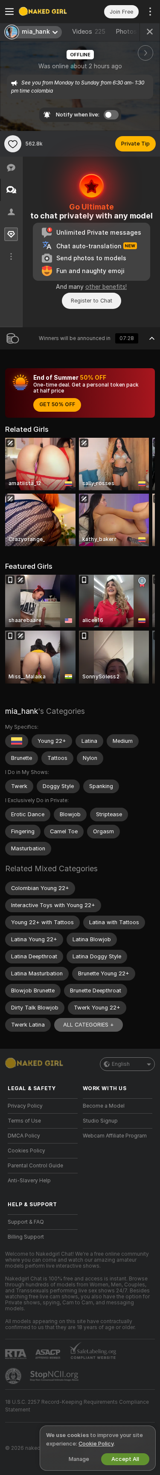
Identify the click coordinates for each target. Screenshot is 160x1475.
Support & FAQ (26, 1222)
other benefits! (106, 286)
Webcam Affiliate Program (115, 1136)
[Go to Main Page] (49, 11)
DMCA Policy (24, 1136)
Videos (88, 31)
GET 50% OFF (57, 404)
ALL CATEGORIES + (88, 1024)
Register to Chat (91, 300)
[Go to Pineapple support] (14, 1376)
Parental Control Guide (35, 1166)
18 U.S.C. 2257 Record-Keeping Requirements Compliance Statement (77, 1406)
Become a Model (104, 1106)
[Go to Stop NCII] (55, 1376)
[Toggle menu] (9, 11)
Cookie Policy (96, 1443)
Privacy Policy (25, 1106)
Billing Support (26, 1237)
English (121, 1064)
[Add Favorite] (12, 143)
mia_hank (21, 711)
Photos (133, 31)
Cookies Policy (26, 1151)
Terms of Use (24, 1121)
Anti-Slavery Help (29, 1181)
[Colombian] (16, 741)
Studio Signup (100, 1121)
